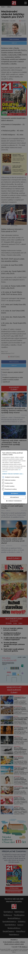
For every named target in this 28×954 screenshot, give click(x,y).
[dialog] (14, 477)
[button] (14, 474)
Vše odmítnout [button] (14, 497)
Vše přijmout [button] (14, 493)
